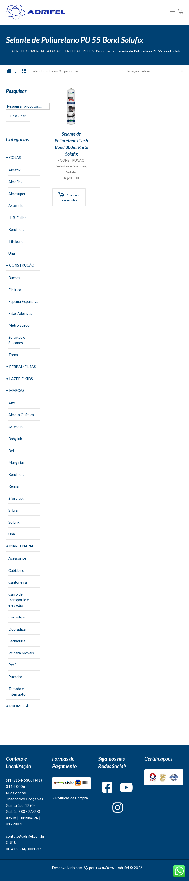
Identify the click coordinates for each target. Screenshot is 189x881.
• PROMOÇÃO (18, 706)
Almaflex (15, 181)
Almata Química (21, 414)
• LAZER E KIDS (19, 378)
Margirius (16, 462)
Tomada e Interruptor (17, 691)
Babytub (15, 438)
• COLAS (13, 157)
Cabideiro (16, 570)
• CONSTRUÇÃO (71, 160)
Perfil (12, 664)
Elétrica (14, 289)
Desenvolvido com (68, 868)
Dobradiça (17, 629)
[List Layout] (16, 70)
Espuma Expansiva (23, 301)
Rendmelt (16, 229)
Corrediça (16, 617)
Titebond (15, 241)
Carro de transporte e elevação (18, 599)
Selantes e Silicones (71, 166)
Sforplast (16, 498)
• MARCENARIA (19, 546)
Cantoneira (17, 582)
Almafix (14, 170)
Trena (13, 354)
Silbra (13, 510)
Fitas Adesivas (20, 313)
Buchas (14, 277)
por (92, 868)
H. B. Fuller (17, 217)
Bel (11, 450)
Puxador (15, 677)
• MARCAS (15, 390)
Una (11, 253)
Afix (11, 403)
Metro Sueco (19, 325)
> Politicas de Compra (70, 798)
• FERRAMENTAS (21, 366)
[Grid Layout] (24, 70)
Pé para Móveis (21, 653)
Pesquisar (18, 115)
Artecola (15, 205)
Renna (13, 486)
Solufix (71, 172)
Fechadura (16, 641)
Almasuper (17, 193)
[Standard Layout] (9, 70)
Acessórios (17, 558)
